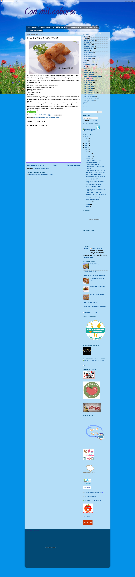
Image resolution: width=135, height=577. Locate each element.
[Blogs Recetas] (92, 500)
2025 (86, 136)
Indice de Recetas (45, 27)
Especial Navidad (87, 54)
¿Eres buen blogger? (87, 483)
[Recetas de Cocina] (89, 473)
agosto (88, 204)
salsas (85, 102)
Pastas (85, 68)
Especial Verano (43, 117)
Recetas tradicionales (89, 96)
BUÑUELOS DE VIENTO (90, 272)
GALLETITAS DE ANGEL (92, 199)
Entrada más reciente (35, 165)
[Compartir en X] (58, 115)
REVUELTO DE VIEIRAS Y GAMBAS (95, 177)
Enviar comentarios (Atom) (42, 168)
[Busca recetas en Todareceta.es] (89, 496)
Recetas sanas (87, 94)
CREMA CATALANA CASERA (93, 187)
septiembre (89, 202)
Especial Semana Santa (89, 56)
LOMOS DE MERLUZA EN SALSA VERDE (95, 167)
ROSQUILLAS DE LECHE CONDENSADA (94, 275)
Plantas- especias (88, 74)
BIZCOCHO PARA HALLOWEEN (94, 162)
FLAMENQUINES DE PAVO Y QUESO (95, 170)
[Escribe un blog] (56, 115)
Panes (84, 66)
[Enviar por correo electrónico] (55, 115)
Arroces (85, 36)
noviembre (89, 156)
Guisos (84, 60)
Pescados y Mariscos (88, 72)
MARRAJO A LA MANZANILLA (94, 192)
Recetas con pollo (88, 88)
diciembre (88, 154)
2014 (86, 147)
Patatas (85, 70)
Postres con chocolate (89, 80)
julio (87, 206)
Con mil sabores (50, 12)
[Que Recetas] (87, 517)
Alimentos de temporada (34, 30)
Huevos (85, 62)
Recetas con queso (54, 117)
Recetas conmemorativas (89, 92)
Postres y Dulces (87, 82)
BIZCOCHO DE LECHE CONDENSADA (95, 172)
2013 (86, 150)
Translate (95, 120)
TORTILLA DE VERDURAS (93, 197)
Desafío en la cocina (88, 46)
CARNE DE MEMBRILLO (92, 164)
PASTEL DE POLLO (95, 264)
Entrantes (36, 117)
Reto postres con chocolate (90, 98)
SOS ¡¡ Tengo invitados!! (91, 27)
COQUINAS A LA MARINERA (93, 185)
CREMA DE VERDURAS (92, 179)
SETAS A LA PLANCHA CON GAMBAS (96, 195)
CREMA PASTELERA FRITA (97, 295)
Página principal (32, 27)
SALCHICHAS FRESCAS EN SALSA (97, 279)
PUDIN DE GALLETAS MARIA (94, 160)
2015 (86, 145)
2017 (86, 141)
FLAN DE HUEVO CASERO (91, 302)
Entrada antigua (73, 165)
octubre (88, 158)
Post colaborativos (88, 78)
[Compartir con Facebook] (59, 115)
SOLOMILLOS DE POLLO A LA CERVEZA (95, 306)
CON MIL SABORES (97, 248)
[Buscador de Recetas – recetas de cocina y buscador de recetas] (88, 513)
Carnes (85, 38)
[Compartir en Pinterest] (61, 115)
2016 (86, 143)
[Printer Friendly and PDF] (31, 113)
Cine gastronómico (76, 27)
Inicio (55, 165)
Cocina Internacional (88, 40)
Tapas (84, 104)
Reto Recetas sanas (88, 100)
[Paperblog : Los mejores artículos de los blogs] (87, 488)
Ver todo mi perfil (88, 257)
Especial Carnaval (88, 52)
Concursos (86, 42)
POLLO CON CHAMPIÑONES (93, 174)
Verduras (85, 106)
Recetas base (86, 84)
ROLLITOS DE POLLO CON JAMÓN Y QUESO (95, 181)
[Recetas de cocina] (87, 524)
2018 (86, 139)
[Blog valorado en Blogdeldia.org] (87, 480)
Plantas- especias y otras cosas (92, 76)
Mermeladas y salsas (89, 64)
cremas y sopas (87, 44)
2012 (86, 152)
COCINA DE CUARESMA (60, 27)
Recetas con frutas (88, 86)
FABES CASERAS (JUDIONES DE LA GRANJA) (95, 189)
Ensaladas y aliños (88, 48)
